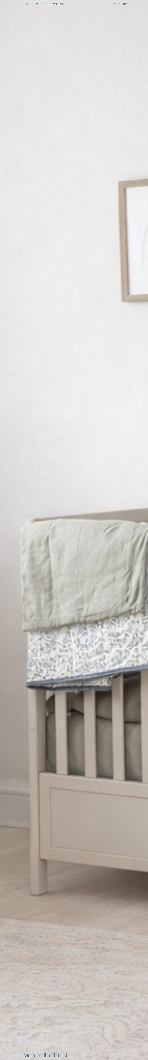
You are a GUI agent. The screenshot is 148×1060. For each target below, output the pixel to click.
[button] (114, 3)
